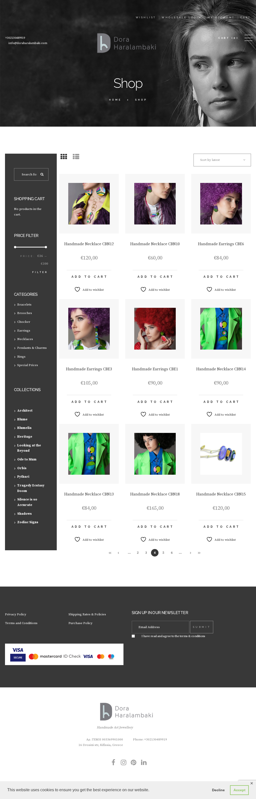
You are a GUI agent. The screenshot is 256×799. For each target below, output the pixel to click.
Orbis (21, 468)
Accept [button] (240, 790)
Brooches (24, 313)
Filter (40, 272)
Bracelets (24, 305)
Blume (22, 419)
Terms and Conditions (21, 623)
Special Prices (27, 365)
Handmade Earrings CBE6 (221, 244)
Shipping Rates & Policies (87, 614)
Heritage (24, 437)
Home (115, 99)
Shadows (24, 514)
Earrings (23, 331)
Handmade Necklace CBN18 (155, 494)
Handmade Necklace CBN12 (89, 244)
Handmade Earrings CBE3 (89, 369)
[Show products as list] (76, 157)
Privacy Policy (15, 614)
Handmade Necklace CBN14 (221, 369)
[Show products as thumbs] (63, 157)
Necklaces (25, 339)
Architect (24, 411)
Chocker (23, 322)
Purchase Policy (80, 623)
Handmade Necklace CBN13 (89, 494)
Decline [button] (218, 790)
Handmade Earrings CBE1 (155, 369)
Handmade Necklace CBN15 (221, 494)
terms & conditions (192, 636)
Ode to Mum (26, 459)
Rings (21, 357)
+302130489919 (15, 38)
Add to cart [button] (90, 277)
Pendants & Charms (32, 348)
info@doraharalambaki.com (27, 43)
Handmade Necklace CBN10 (155, 244)
